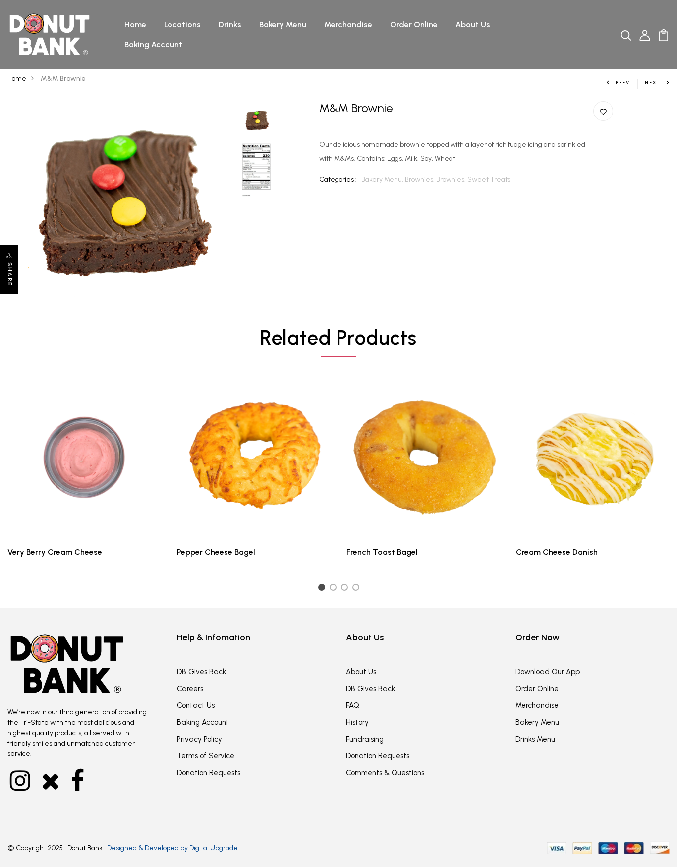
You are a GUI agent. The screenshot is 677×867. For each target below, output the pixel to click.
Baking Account (153, 44)
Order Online (414, 24)
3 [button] (346, 589)
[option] (119, 213)
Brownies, (420, 179)
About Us (472, 24)
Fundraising (365, 739)
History (357, 722)
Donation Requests (208, 772)
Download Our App (547, 671)
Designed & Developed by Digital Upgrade (172, 848)
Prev (623, 82)
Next (653, 82)
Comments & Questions (385, 772)
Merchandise (348, 24)
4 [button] (357, 589)
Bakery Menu (282, 24)
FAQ (352, 705)
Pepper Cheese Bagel (216, 552)
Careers (190, 688)
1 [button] (323, 589)
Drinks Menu (535, 739)
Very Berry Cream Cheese (54, 552)
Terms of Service (205, 755)
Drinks (230, 24)
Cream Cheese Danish (557, 552)
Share (9, 274)
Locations (182, 24)
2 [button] (335, 589)
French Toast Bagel (382, 552)
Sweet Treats (488, 179)
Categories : (338, 179)
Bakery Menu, (383, 179)
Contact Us (196, 705)
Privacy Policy (199, 739)
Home (135, 24)
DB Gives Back (201, 671)
